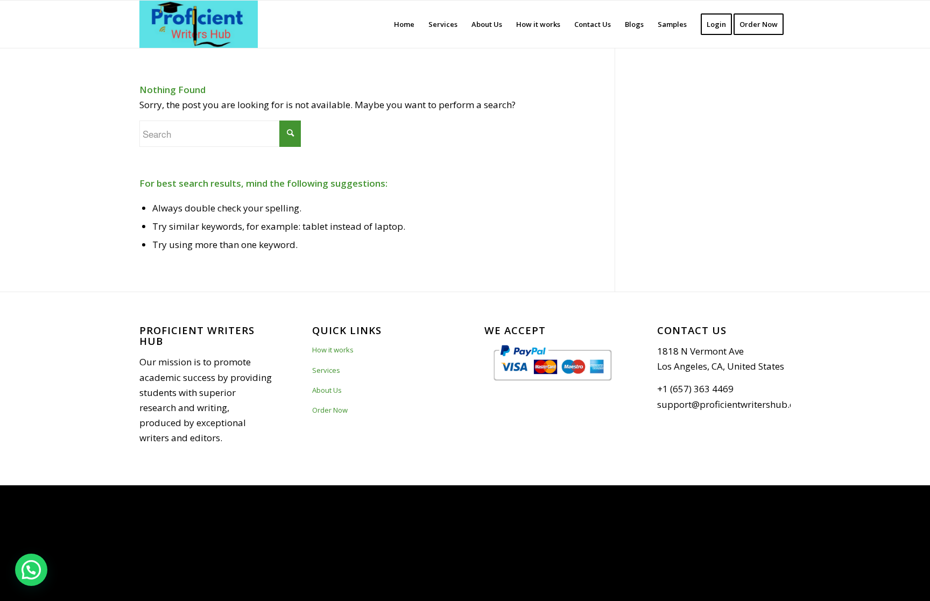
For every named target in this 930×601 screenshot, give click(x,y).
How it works (333, 350)
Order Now (330, 410)
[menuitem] (404, 24)
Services (326, 370)
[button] (31, 570)
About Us (327, 390)
